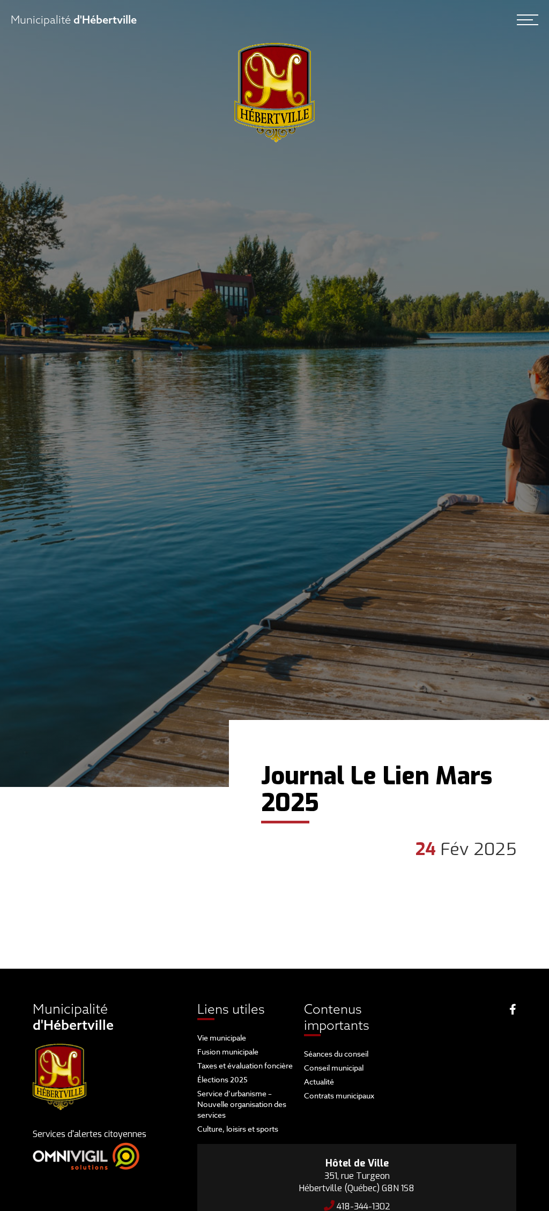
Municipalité (74, 19)
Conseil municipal (333, 1068)
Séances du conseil (336, 1054)
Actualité (319, 1081)
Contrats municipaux (339, 1095)
